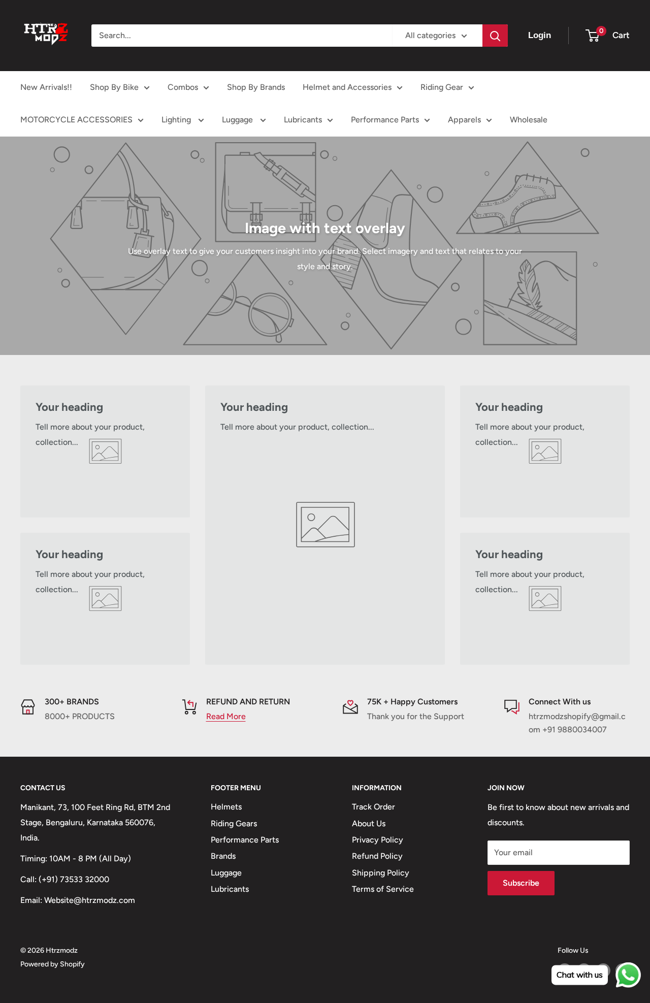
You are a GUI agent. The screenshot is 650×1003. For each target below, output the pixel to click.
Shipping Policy (380, 873)
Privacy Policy (377, 840)
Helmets (226, 807)
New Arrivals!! (46, 87)
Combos (183, 87)
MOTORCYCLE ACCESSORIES (76, 119)
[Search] (495, 35)
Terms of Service (383, 889)
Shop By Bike (114, 87)
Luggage (238, 119)
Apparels (464, 119)
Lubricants (303, 119)
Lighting (177, 119)
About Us (368, 823)
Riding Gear (441, 87)
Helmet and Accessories (347, 87)
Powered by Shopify (52, 964)
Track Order (373, 807)
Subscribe (521, 883)
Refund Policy (377, 856)
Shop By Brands (256, 87)
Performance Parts (385, 119)
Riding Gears (234, 823)
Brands (223, 856)
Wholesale (528, 119)
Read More (226, 716)
